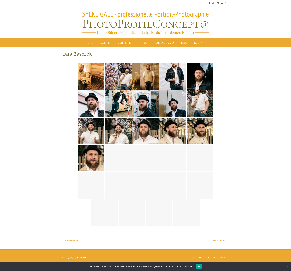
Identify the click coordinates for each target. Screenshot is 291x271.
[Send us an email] (206, 3)
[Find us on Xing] (226, 3)
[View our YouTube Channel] (213, 3)
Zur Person (125, 42)
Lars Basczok (220, 240)
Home (89, 42)
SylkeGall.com (80, 257)
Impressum (210, 257)
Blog (184, 42)
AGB (200, 257)
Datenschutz (223, 257)
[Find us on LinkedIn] (222, 3)
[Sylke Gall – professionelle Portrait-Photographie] (145, 22)
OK (198, 266)
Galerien (105, 42)
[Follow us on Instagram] (218, 3)
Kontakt (199, 42)
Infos (143, 42)
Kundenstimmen (164, 42)
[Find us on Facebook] (209, 3)
